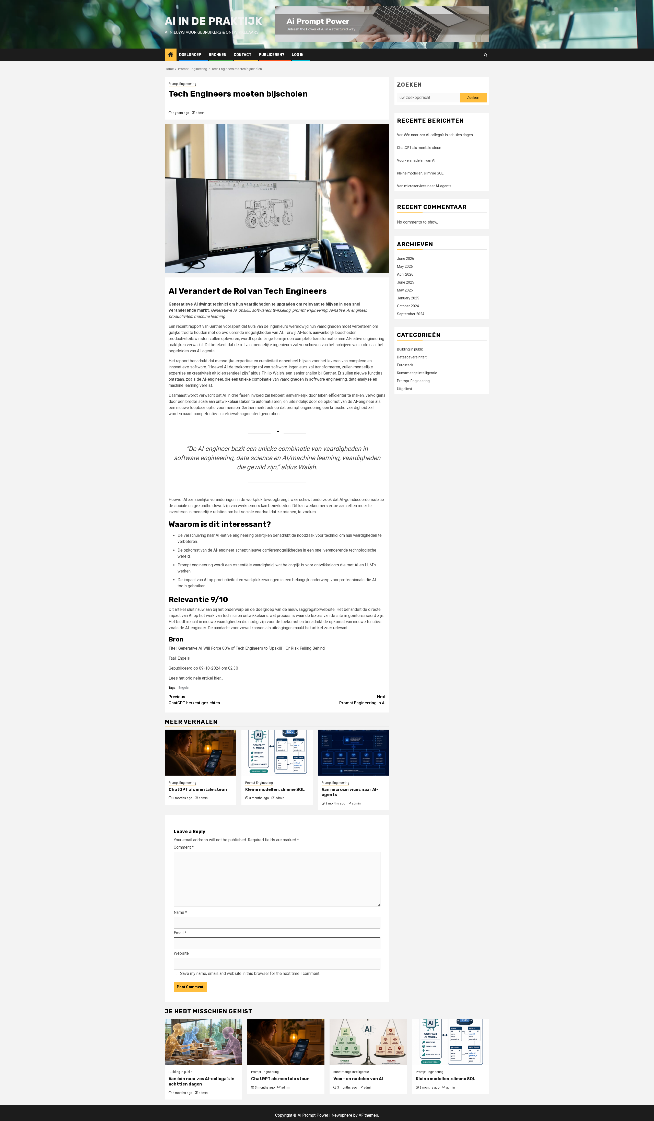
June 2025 (405, 282)
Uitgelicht (404, 389)
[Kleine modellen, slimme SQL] (277, 753)
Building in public (410, 349)
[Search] (485, 55)
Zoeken (409, 84)
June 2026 (405, 258)
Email (180, 932)
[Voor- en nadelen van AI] (368, 1042)
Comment (184, 847)
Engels (184, 688)
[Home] (170, 55)
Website (181, 953)
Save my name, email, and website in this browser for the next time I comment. (250, 973)
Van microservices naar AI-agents (424, 186)
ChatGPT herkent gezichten (194, 699)
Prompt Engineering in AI (362, 699)
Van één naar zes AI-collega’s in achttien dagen (435, 135)
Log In (297, 55)
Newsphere (342, 1115)
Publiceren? (271, 55)
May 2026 (405, 266)
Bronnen (217, 55)
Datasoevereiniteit (412, 357)
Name (180, 912)
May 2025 (405, 290)
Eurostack (405, 365)
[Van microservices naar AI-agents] (353, 753)
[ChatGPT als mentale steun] (200, 753)
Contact (242, 55)
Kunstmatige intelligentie (417, 373)
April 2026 (405, 274)
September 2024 (410, 314)
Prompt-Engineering (182, 84)
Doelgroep (190, 55)
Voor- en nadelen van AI (416, 160)
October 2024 (408, 306)
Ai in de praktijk (213, 21)
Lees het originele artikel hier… (196, 678)
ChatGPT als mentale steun (198, 789)
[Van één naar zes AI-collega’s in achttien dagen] (203, 1042)
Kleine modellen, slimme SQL (275, 789)
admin (200, 113)
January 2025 (408, 298)
